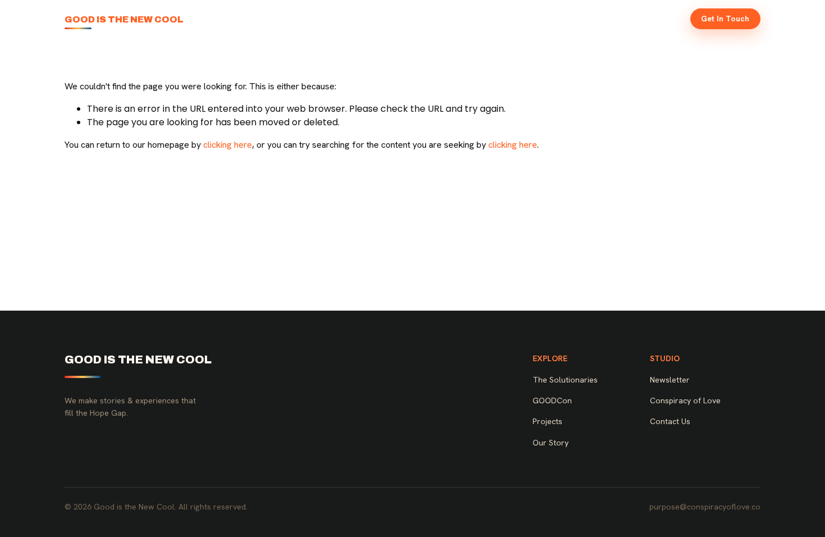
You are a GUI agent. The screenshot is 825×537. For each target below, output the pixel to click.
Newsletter (656, 18)
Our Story (603, 18)
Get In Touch (725, 18)
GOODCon (506, 18)
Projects (555, 18)
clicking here (227, 145)
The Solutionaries (439, 18)
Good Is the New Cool (124, 19)
